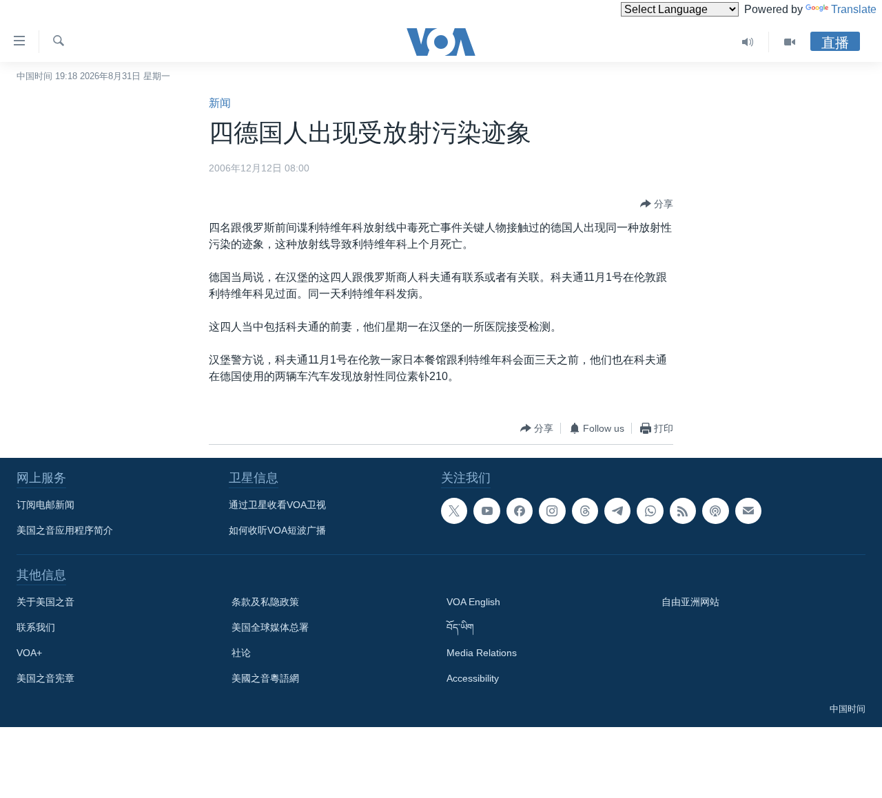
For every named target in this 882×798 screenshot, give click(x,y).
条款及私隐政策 (265, 601)
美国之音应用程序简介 (65, 530)
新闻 (220, 103)
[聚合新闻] (683, 511)
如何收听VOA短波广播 (277, 530)
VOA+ (29, 652)
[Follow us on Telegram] (617, 511)
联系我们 (36, 627)
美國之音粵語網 (265, 678)
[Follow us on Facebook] (519, 511)
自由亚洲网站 (690, 601)
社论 (241, 652)
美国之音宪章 (45, 678)
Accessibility (473, 678)
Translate (853, 9)
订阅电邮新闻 (45, 504)
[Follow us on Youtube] (486, 511)
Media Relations (482, 652)
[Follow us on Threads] (585, 511)
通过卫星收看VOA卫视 (277, 504)
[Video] (789, 42)
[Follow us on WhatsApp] (650, 511)
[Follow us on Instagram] (552, 511)
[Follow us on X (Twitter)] (454, 511)
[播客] (715, 511)
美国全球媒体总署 (270, 627)
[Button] (656, 204)
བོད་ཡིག (460, 627)
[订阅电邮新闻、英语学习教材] (748, 511)
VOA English (473, 601)
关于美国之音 (45, 601)
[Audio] (748, 42)
